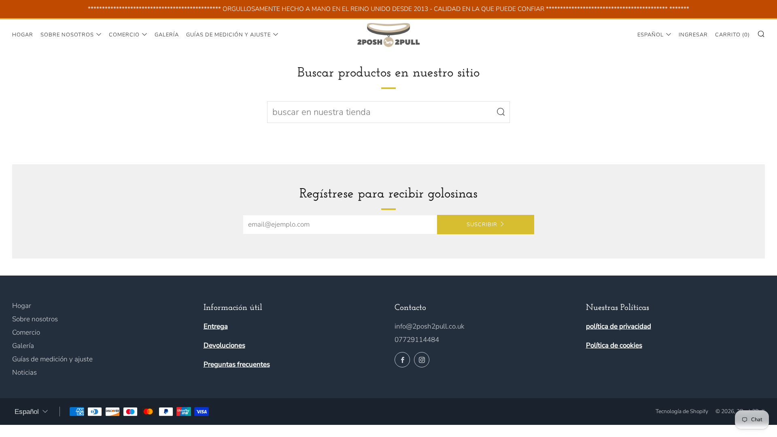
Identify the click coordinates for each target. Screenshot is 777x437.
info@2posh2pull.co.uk (429, 326)
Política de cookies (614, 345)
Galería (167, 34)
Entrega (216, 326)
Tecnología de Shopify (682, 411)
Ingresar (693, 34)
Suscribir (482, 224)
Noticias (24, 372)
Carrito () (732, 34)
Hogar (22, 34)
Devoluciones (224, 345)
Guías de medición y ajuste (228, 34)
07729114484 (417, 339)
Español (650, 34)
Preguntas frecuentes (237, 364)
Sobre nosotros (67, 34)
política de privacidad (618, 326)
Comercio (124, 34)
